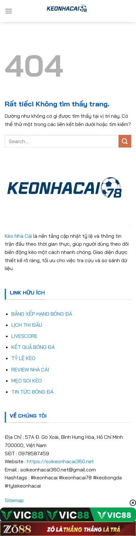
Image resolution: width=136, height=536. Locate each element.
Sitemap (14, 500)
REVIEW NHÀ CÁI (30, 369)
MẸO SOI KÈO (26, 380)
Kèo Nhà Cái (18, 236)
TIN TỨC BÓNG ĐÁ (32, 391)
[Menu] (8, 11)
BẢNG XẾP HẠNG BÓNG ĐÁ (41, 314)
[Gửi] (125, 141)
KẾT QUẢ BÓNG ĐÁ (33, 347)
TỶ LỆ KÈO (23, 358)
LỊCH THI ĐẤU (26, 325)
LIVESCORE (24, 336)
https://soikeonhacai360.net (60, 461)
